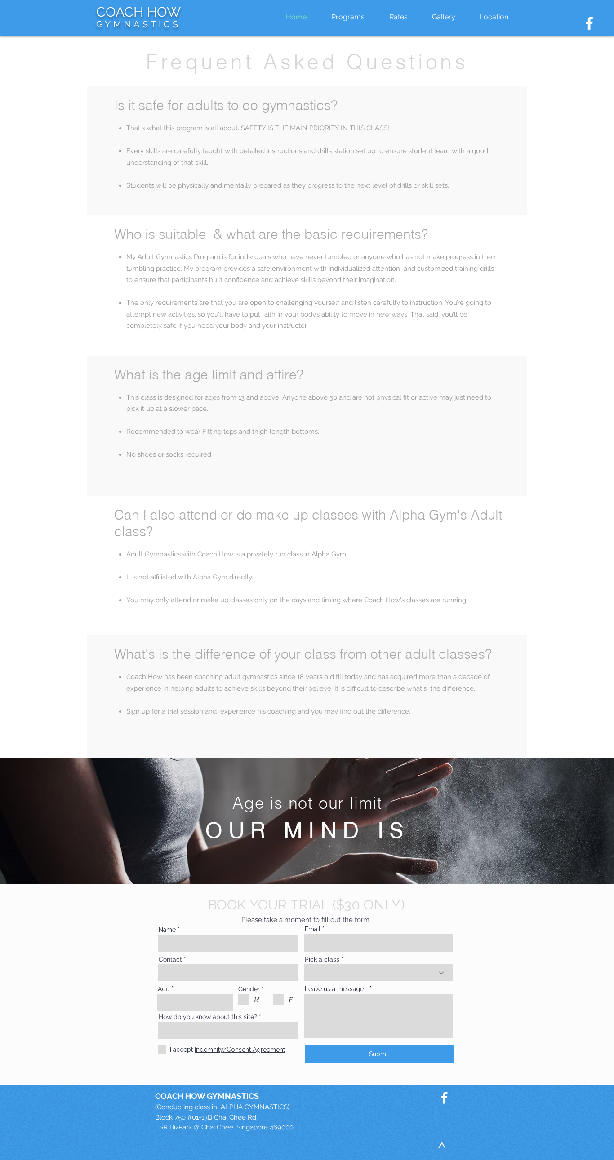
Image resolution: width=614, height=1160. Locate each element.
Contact (170, 959)
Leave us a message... (336, 989)
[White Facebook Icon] (589, 23)
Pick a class (322, 959)
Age (163, 989)
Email (312, 929)
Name (167, 929)
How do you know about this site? (208, 1017)
